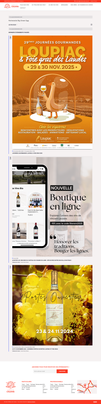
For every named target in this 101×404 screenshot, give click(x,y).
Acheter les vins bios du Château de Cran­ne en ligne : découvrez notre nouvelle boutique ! (42, 260)
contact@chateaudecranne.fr (82, 1)
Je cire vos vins (53, 5)
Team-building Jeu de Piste (24, 387)
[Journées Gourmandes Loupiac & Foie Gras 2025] (52, 93)
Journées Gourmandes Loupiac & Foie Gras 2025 (27, 153)
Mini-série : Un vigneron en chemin (82, 5)
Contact (23, 8)
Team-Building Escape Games (28, 387)
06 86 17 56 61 (93, 1)
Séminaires (64, 5)
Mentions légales (31, 401)
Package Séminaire (33, 385)
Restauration (39, 384)
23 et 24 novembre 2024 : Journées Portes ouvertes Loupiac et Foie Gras (35, 349)
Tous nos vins (24, 5)
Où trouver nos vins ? (39, 5)
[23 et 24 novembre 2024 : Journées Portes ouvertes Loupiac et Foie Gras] (52, 305)
